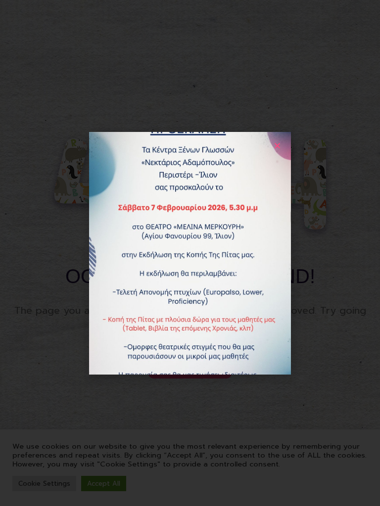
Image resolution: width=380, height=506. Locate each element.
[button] (277, 145)
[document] (190, 253)
